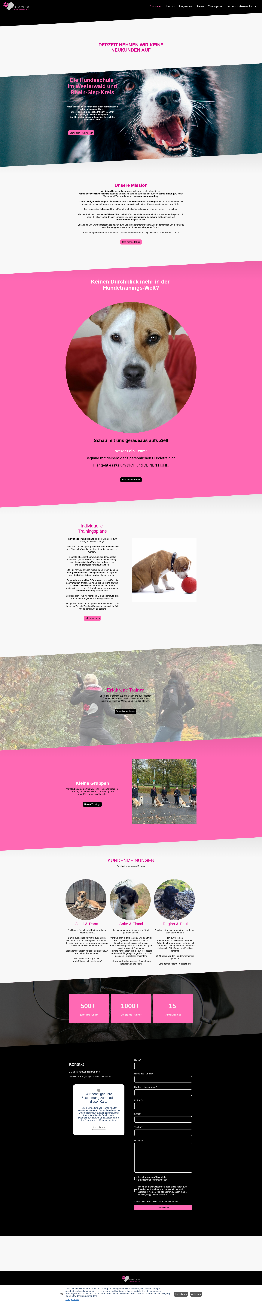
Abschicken (163, 1207)
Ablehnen (196, 1294)
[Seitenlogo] (16, 6)
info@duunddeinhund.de (88, 1071)
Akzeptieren (99, 1127)
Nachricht (139, 1140)
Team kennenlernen (125, 711)
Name (137, 1060)
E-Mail (137, 1113)
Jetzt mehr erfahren (131, 242)
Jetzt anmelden (92, 618)
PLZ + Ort (139, 1100)
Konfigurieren (72, 1299)
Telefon (138, 1127)
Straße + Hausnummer (145, 1087)
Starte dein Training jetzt (81, 133)
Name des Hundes (143, 1073)
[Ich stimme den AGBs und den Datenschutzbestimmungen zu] (135, 1178)
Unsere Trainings (92, 804)
